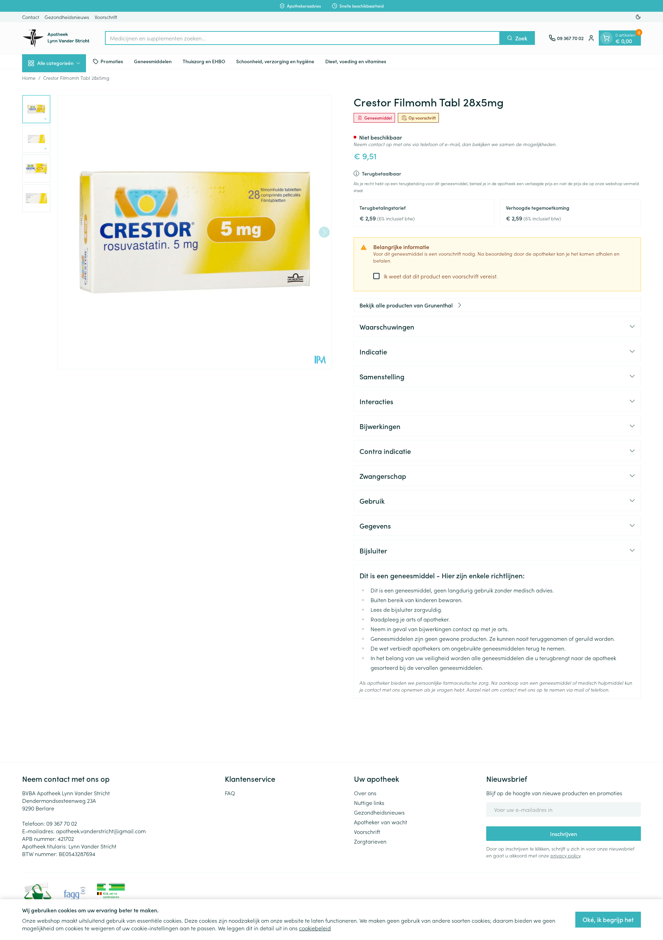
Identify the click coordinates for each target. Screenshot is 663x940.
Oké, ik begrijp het (608, 919)
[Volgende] (324, 232)
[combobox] (302, 38)
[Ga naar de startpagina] (56, 38)
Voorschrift (106, 16)
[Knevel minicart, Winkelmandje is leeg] (606, 38)
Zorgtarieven (370, 841)
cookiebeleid (315, 928)
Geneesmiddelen (153, 61)
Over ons (365, 793)
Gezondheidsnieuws (67, 16)
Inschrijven (563, 833)
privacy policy (565, 855)
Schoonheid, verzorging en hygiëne (275, 61)
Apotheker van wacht (380, 822)
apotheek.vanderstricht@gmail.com (101, 831)
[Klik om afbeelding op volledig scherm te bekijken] (194, 232)
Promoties (111, 61)
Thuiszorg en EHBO (204, 61)
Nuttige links (369, 802)
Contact (30, 16)
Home (29, 77)
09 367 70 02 (61, 823)
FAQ (230, 793)
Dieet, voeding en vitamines (355, 61)
